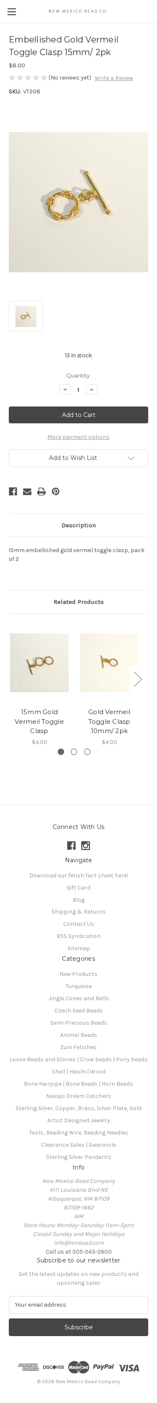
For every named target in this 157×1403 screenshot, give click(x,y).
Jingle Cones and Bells (79, 998)
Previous (11, 679)
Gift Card (78, 887)
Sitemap (78, 948)
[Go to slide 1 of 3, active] (61, 752)
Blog (78, 899)
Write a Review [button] (114, 78)
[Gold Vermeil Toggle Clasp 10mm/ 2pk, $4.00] (109, 663)
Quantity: (78, 375)
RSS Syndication (78, 936)
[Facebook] (13, 491)
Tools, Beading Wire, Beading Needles (78, 1132)
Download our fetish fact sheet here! (78, 875)
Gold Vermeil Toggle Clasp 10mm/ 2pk (109, 721)
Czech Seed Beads (78, 1010)
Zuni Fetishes (78, 1047)
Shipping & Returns (78, 911)
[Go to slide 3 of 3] (87, 752)
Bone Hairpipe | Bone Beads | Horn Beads (78, 1083)
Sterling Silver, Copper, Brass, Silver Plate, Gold (78, 1108)
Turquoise (79, 986)
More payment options (78, 437)
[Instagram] (85, 845)
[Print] (41, 491)
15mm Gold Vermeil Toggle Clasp (39, 721)
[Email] (27, 491)
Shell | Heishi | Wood (79, 1071)
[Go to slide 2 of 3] (74, 752)
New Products (78, 974)
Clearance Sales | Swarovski (78, 1144)
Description (79, 525)
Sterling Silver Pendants (78, 1157)
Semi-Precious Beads (78, 1022)
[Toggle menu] (11, 11)
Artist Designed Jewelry (78, 1120)
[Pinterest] (55, 491)
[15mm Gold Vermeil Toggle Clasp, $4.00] (39, 663)
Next (137, 679)
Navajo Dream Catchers (78, 1096)
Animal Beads (78, 1035)
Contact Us (78, 923)
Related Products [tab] (79, 602)
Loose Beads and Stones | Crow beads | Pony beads (79, 1059)
